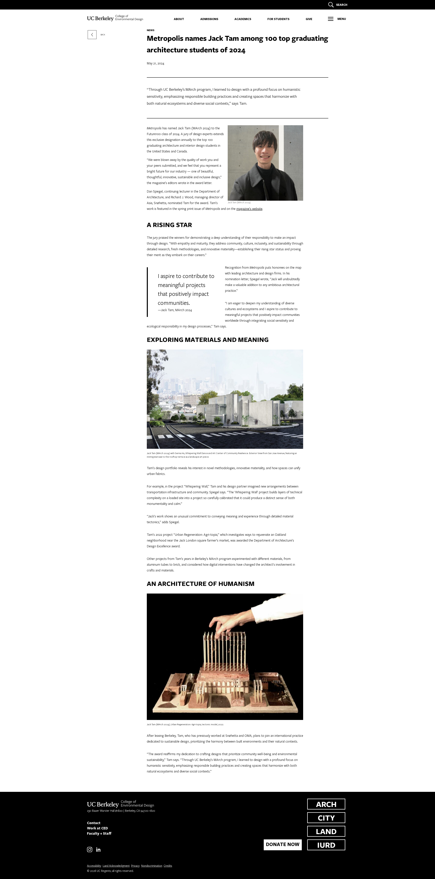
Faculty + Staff (99, 833)
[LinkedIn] (98, 851)
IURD (326, 844)
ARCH (326, 804)
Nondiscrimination (151, 866)
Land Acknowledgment (116, 866)
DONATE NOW (283, 844)
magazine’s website (249, 208)
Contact (93, 822)
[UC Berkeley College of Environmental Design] (115, 18)
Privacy (135, 866)
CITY (326, 817)
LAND (326, 831)
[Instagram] (89, 851)
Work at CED (97, 828)
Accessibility (94, 866)
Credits (168, 866)
